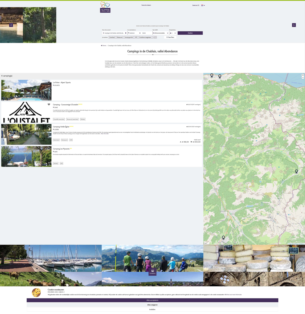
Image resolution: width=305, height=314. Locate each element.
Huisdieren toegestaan (145, 37)
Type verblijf (155, 30)
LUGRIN (56, 129)
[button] (212, 75)
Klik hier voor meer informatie (233, 294)
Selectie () (195, 5)
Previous (11, 25)
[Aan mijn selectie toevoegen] (49, 82)
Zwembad (112, 37)
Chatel (56, 107)
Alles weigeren (152, 305)
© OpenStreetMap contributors (296, 244)
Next (294, 25)
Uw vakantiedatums (131, 30)
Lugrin (55, 151)
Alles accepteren (152, 300)
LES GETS (57, 85)
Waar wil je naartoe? (106, 30)
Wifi (136, 37)
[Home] (105, 4)
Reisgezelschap (172, 30)
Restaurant (120, 37)
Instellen (152, 309)
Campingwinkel (129, 37)
